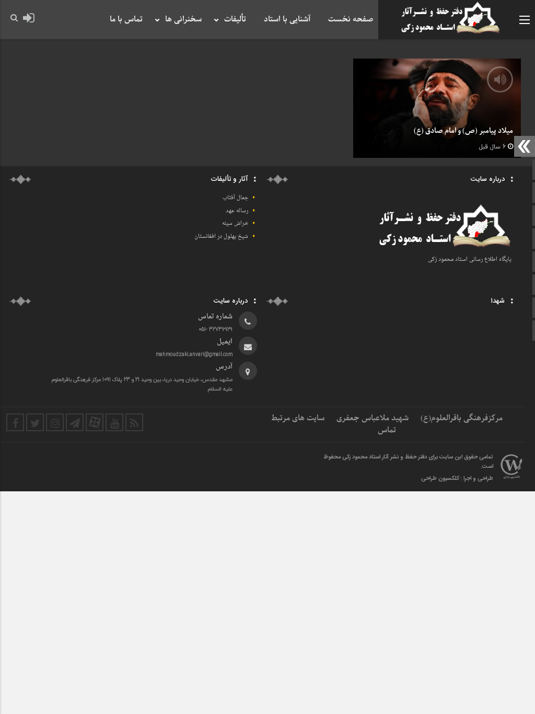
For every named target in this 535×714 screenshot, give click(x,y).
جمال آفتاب (235, 198)
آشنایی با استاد (287, 19)
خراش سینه (235, 223)
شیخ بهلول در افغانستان (221, 236)
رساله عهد (237, 211)
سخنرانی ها (183, 19)
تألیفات (235, 19)
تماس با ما (126, 19)
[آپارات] (94, 422)
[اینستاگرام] (55, 422)
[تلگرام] (75, 422)
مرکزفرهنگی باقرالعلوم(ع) (462, 418)
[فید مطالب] (134, 422)
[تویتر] (35, 422)
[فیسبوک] (15, 422)
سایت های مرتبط (297, 418)
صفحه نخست (350, 19)
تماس (387, 430)
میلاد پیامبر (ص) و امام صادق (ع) (463, 130)
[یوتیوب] (114, 422)
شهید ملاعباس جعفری (372, 418)
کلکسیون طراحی (440, 478)
